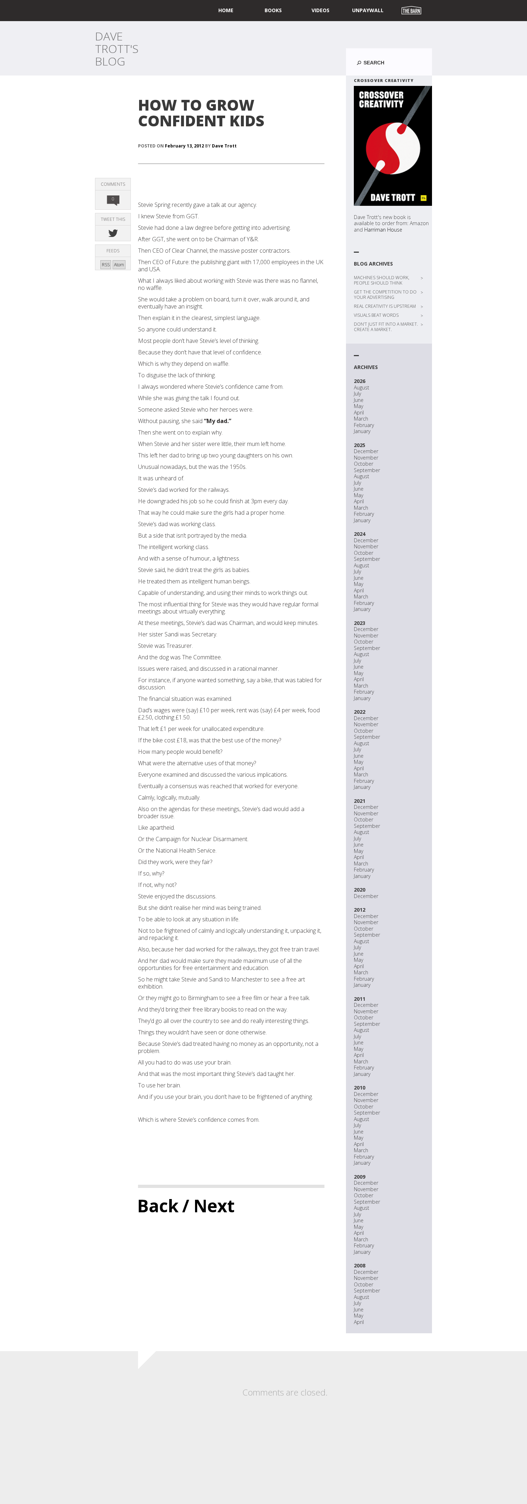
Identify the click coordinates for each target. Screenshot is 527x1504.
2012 (359, 909)
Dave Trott (224, 146)
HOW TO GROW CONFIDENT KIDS (201, 112)
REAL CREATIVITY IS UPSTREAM (385, 306)
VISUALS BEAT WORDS (376, 315)
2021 (359, 800)
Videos (320, 10)
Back (158, 1205)
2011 (359, 998)
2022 (359, 711)
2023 (359, 623)
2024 (359, 533)
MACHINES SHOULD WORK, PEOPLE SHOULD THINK (381, 280)
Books (273, 10)
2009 (359, 1176)
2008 (359, 1265)
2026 (359, 381)
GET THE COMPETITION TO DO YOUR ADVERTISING (385, 294)
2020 (359, 889)
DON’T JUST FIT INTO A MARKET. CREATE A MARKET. (386, 326)
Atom (119, 265)
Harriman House (383, 229)
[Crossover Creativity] (393, 146)
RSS (106, 265)
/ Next (208, 1205)
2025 (359, 445)
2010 (359, 1087)
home (225, 10)
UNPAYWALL (368, 10)
